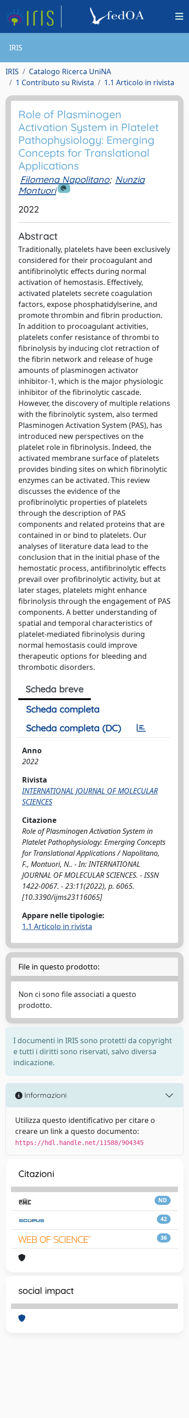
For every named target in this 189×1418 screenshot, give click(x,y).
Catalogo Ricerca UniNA (70, 71)
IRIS (12, 71)
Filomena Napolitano (64, 179)
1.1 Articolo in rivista (139, 82)
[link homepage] (33, 16)
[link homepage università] (118, 16)
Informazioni (44, 1095)
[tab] (141, 728)
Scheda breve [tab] (54, 689)
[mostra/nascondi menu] (179, 16)
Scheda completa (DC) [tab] (73, 728)
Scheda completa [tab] (63, 709)
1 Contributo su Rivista (55, 82)
